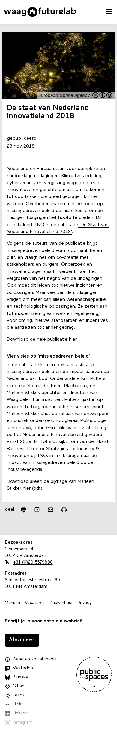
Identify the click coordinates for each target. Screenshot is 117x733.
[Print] (64, 509)
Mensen (12, 603)
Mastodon (23, 668)
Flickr (18, 704)
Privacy (85, 603)
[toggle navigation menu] (109, 12)
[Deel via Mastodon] (23, 509)
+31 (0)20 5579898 (33, 562)
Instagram (23, 722)
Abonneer (22, 639)
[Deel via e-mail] (50, 509)
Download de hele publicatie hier (42, 339)
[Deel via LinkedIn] (37, 509)
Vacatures (35, 603)
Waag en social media (35, 659)
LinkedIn (21, 713)
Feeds (19, 695)
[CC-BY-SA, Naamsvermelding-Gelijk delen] (103, 95)
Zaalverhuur (61, 603)
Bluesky (20, 677)
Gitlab (19, 686)
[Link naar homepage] (40, 12)
